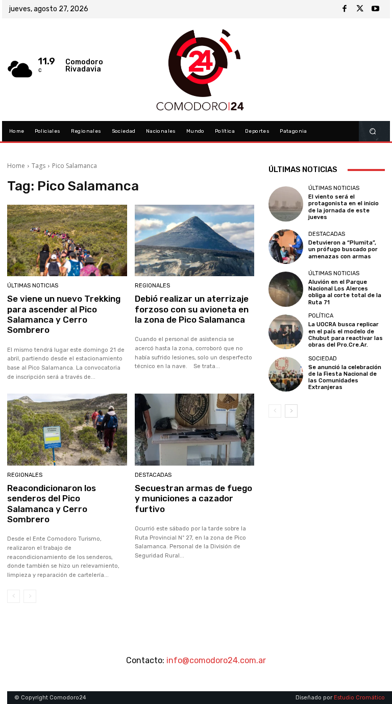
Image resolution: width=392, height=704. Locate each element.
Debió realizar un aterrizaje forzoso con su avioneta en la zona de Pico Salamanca (192, 309)
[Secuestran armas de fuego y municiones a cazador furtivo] (195, 430)
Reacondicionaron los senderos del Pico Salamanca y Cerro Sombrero (51, 503)
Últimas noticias (32, 285)
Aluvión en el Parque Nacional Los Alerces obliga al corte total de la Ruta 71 (344, 292)
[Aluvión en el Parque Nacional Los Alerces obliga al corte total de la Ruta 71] (285, 289)
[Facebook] (344, 9)
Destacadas (153, 475)
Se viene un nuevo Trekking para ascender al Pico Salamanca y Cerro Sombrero (63, 314)
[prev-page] (13, 596)
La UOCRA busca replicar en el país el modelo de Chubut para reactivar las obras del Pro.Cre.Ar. (345, 334)
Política (320, 316)
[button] (373, 131)
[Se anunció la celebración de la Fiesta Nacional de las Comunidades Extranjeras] (285, 374)
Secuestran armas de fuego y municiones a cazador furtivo (193, 498)
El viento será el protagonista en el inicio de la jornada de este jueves (343, 207)
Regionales (152, 285)
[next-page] (291, 411)
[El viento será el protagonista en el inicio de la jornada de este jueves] (285, 203)
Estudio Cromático (359, 697)
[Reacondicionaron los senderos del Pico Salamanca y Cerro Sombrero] (67, 430)
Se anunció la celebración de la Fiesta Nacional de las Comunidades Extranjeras (344, 377)
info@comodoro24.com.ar (216, 660)
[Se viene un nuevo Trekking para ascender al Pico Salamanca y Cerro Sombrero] (67, 241)
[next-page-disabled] (29, 596)
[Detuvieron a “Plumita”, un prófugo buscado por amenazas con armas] (285, 246)
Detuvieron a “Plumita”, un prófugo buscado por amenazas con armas (343, 249)
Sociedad (322, 358)
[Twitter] (360, 9)
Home (16, 165)
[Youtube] (375, 9)
